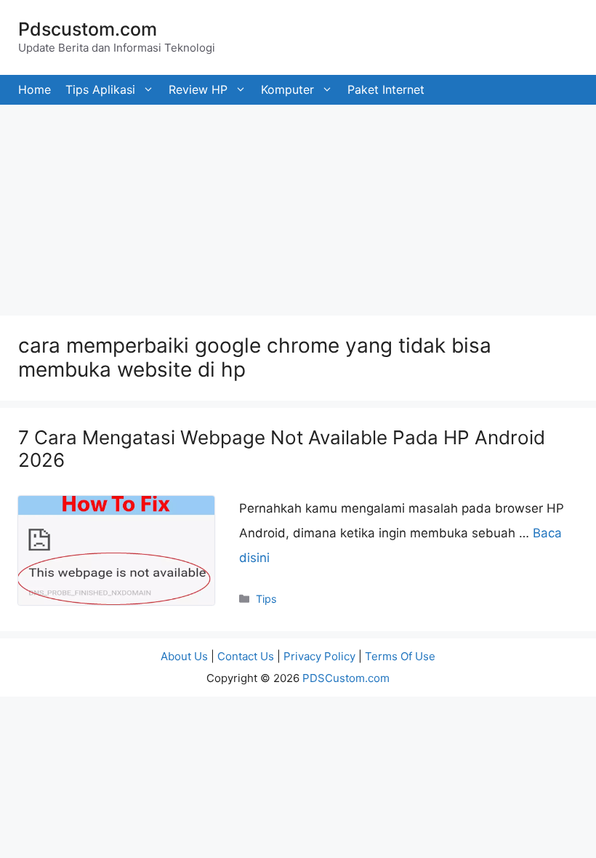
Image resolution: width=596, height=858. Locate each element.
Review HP (198, 89)
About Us (184, 656)
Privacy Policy (319, 656)
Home (34, 89)
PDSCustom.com (346, 678)
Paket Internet (385, 89)
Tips (266, 599)
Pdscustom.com (87, 29)
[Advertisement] (298, 206)
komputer (287, 89)
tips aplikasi (100, 89)
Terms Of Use (400, 656)
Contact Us (245, 656)
